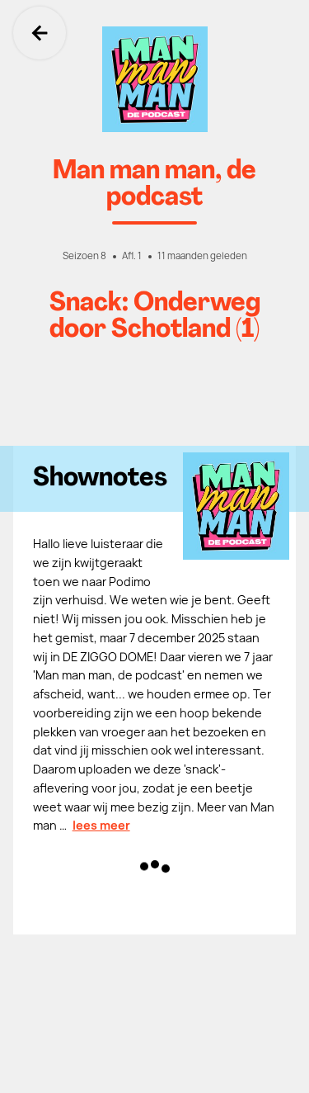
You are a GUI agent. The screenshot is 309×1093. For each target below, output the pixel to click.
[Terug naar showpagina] (154, 79)
